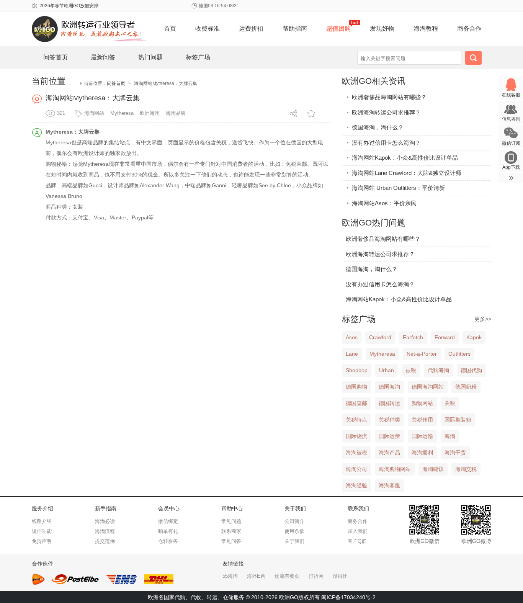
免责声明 (42, 541)
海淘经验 (356, 485)
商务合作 (469, 28)
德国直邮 (356, 403)
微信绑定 (168, 521)
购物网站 (422, 403)
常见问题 (231, 521)
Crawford (380, 337)
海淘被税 (356, 452)
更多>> (482, 319)
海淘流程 (105, 531)
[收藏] (312, 113)
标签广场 (198, 57)
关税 (450, 403)
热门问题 (150, 57)
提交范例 (105, 541)
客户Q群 (357, 541)
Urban (386, 370)
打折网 (316, 576)
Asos (352, 337)
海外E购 (256, 576)
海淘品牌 (176, 113)
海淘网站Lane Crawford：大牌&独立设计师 (403, 173)
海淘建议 (433, 469)
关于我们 (294, 541)
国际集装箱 (458, 420)
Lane (352, 354)
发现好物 (382, 28)
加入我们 (358, 531)
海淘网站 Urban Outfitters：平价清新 (395, 188)
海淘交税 (466, 469)
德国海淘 (389, 387)
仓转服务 (168, 541)
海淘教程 (425, 28)
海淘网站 (94, 113)
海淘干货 (455, 452)
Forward (445, 337)
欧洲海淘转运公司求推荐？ (383, 112)
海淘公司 (356, 469)
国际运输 (422, 436)
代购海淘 (438, 370)
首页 (170, 28)
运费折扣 (251, 28)
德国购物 (356, 387)
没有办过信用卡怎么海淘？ (383, 142)
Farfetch (413, 337)
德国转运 (389, 403)
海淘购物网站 (395, 469)
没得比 (340, 576)
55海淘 (230, 576)
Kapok (474, 337)
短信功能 (42, 531)
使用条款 (294, 531)
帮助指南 (295, 28)
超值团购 (338, 28)
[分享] (294, 112)
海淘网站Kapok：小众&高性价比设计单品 (402, 157)
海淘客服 (389, 485)
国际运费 (389, 436)
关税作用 (422, 420)
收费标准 (207, 28)
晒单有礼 (168, 531)
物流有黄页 (287, 576)
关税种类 (389, 420)
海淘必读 (105, 521)
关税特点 (356, 420)
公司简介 (294, 521)
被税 (410, 370)
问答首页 (55, 57)
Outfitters (459, 354)
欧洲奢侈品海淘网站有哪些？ (386, 97)
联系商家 (231, 531)
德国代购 (471, 370)
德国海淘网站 (428, 387)
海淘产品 (389, 452)
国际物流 (356, 436)
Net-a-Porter (422, 354)
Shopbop (357, 370)
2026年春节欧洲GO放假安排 (68, 5)
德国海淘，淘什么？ (375, 127)
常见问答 (231, 541)
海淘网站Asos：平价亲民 (381, 203)
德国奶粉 (466, 387)
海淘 (450, 436)
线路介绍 (42, 521)
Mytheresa (122, 113)
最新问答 (103, 57)
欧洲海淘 (150, 113)
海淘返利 (422, 452)
